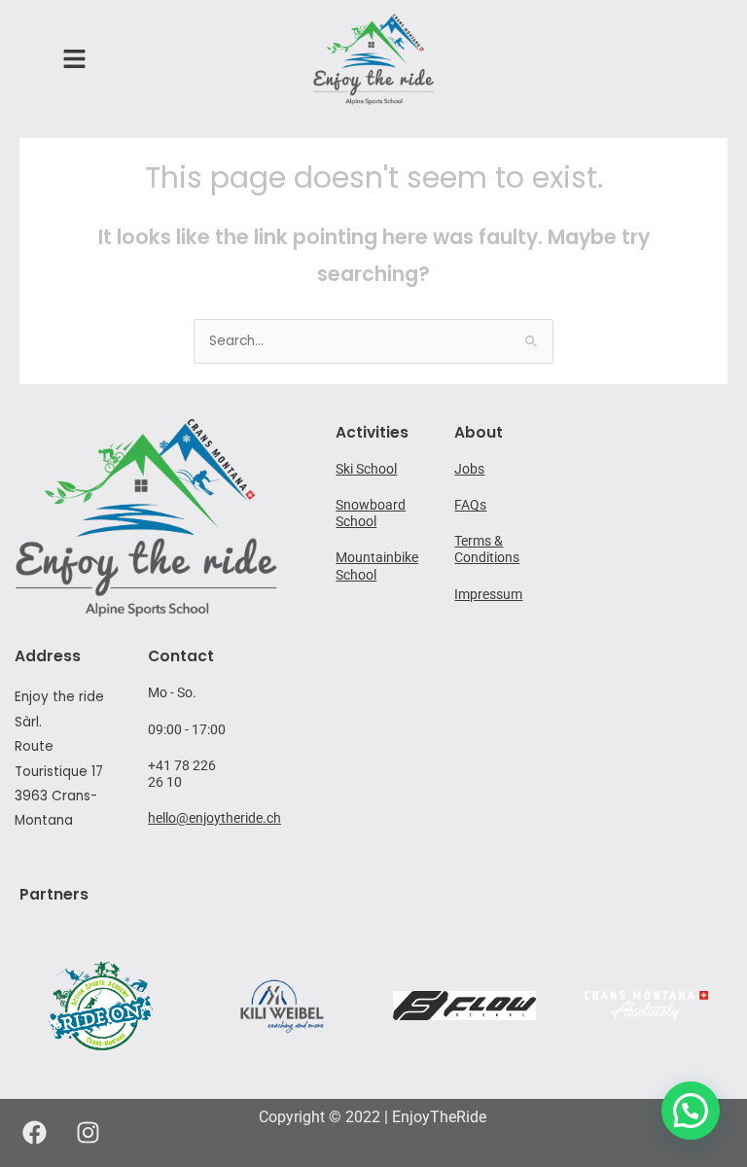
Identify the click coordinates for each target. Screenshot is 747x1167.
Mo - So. (172, 692)
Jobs (469, 469)
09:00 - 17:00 (187, 729)
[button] (690, 1110)
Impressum (488, 594)
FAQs (470, 505)
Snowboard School (371, 513)
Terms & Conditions (486, 549)
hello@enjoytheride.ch (214, 818)
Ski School (366, 469)
